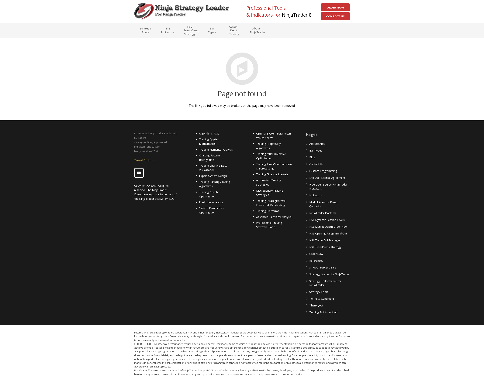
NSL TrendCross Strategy (325, 247)
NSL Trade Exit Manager (324, 240)
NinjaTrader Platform (322, 213)
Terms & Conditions (321, 298)
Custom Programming (323, 171)
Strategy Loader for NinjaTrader (329, 274)
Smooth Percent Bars (322, 267)
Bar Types (315, 150)
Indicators (315, 195)
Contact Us (335, 16)
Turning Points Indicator (324, 312)
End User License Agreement (327, 177)
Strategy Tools (318, 292)
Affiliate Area (317, 143)
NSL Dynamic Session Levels (327, 220)
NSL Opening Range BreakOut (328, 233)
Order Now (335, 7)
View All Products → (145, 160)
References (316, 260)
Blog (312, 157)
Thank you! (316, 305)
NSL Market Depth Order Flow (328, 226)
